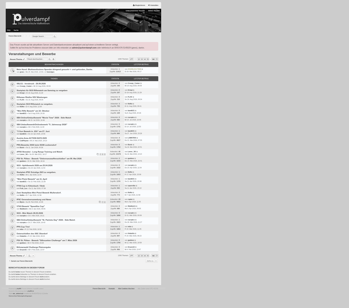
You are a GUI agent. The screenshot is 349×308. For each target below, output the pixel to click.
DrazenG (23, 250)
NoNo (22, 107)
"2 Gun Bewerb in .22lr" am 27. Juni (33, 131)
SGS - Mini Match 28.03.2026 (30, 213)
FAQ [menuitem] (8, 30)
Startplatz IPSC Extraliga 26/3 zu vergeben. (36, 172)
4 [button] (144, 59)
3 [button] (141, 59)
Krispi (22, 93)
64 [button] (153, 59)
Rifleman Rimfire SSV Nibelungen (32, 97)
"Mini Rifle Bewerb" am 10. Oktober (33, 111)
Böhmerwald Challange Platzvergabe (34, 247)
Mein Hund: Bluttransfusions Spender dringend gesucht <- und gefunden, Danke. (55, 69)
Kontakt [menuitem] (112, 289)
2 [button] (138, 59)
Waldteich (23, 209)
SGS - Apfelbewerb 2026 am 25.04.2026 (34, 165)
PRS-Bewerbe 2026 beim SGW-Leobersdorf (36, 145)
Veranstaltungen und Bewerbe (32, 54)
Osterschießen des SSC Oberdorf (32, 233)
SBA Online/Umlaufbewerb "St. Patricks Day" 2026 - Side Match (46, 220)
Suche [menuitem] (16, 30)
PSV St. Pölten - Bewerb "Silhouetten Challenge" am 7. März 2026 (47, 240)
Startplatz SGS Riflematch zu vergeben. (35, 104)
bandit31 (23, 113)
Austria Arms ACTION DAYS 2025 (32, 138)
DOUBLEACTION (134, 69)
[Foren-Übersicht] (83, 19)
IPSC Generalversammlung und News (34, 199)
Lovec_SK (24, 154)
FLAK (22, 100)
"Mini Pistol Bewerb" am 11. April (32, 179)
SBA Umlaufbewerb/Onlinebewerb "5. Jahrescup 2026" (42, 124)
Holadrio (23, 236)
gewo (22, 72)
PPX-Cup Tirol (23, 227)
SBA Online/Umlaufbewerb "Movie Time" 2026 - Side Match (44, 118)
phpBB (19, 288)
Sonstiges (50, 72)
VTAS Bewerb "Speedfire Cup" (31, 206)
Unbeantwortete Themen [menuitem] (135, 11)
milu (21, 229)
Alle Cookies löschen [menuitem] (126, 289)
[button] (131, 59)
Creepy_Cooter (26, 86)
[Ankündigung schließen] (156, 44)
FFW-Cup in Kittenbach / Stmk (31, 186)
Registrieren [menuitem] (140, 5)
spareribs (131, 186)
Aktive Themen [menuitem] (154, 11)
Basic (22, 147)
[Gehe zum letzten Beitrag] (142, 69)
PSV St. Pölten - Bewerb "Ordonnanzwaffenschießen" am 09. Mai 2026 (49, 158)
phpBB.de (31, 291)
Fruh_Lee (23, 188)
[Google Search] (54, 36)
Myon (22, 202)
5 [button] (147, 59)
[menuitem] (13, 296)
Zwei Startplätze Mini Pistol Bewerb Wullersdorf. (39, 193)
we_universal (18, 294)
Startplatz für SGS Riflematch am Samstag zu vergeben (42, 90)
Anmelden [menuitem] (154, 5)
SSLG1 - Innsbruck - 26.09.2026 (31, 83)
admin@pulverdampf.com (84, 48)
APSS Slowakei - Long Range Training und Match (39, 152)
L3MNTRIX (132, 138)
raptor (130, 199)
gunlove (23, 161)
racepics (23, 120)
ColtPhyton (24, 141)
